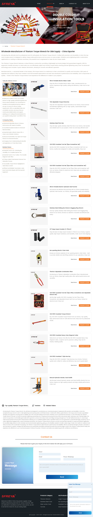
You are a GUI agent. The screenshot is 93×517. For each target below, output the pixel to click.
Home (38, 4)
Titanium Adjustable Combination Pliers (61, 272)
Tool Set (42, 507)
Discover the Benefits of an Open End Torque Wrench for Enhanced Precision (14, 138)
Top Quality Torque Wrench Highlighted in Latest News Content (14, 165)
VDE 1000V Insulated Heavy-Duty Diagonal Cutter (64, 335)
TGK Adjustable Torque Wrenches (59, 102)
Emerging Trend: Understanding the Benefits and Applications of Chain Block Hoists (14, 142)
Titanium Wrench (45, 499)
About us (85, 4)
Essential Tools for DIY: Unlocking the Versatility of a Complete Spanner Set (12, 151)
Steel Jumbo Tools (45, 504)
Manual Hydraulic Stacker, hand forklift (61, 378)
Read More (74, 92)
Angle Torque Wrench (64, 499)
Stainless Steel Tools (46, 502)
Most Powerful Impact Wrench (67, 507)
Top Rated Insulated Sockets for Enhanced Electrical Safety (14, 129)
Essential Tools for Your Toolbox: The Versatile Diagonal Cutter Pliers (14, 156)
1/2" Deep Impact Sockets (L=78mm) (60, 229)
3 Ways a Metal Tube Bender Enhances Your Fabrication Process (14, 160)
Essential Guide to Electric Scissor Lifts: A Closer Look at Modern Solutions (13, 133)
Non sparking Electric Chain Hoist (59, 250)
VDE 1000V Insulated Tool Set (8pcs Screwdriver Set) (65, 144)
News (61, 4)
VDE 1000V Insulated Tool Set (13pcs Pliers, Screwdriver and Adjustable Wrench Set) (70, 294)
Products (50, 4)
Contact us (72, 4)
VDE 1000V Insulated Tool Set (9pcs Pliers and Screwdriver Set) (68, 166)
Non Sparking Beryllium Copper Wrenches (65, 502)
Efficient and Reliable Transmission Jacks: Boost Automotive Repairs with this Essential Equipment (13, 170)
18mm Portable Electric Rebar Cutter (60, 81)
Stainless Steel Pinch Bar (57, 123)
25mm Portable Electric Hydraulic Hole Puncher (63, 187)
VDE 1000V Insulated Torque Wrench (60, 314)
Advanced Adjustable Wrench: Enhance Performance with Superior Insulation (13, 124)
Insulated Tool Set (63, 504)
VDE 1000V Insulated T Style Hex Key (60, 356)
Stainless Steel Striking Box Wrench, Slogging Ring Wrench (66, 208)
